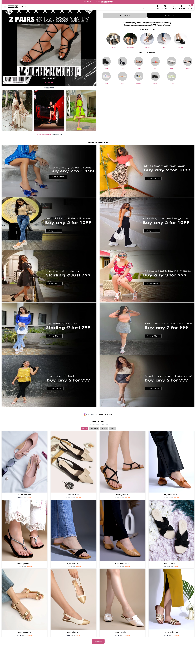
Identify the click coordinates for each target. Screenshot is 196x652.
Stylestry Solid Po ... (171, 495)
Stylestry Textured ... (122, 563)
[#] (17, 110)
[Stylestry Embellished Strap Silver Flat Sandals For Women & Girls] (24, 530)
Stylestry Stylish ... (73, 495)
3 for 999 (84, 428)
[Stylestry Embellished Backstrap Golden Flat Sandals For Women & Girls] (24, 599)
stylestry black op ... (171, 563)
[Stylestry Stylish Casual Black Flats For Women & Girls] (73, 530)
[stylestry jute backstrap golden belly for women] (73, 599)
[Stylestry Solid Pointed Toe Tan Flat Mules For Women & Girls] (171, 462)
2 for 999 (112, 428)
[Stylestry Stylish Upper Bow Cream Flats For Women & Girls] (73, 462)
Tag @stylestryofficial (43, 134)
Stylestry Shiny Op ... (171, 632)
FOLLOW (90, 414)
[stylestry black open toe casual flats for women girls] (171, 530)
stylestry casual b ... (122, 495)
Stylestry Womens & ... (25, 495)
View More (98, 641)
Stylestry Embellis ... (24, 563)
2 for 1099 (104, 428)
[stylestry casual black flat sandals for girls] (122, 462)
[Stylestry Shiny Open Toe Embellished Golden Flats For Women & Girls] (171, 599)
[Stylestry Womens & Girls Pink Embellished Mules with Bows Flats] (24, 462)
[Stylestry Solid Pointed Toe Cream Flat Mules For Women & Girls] (122, 599)
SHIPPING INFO (169, 15)
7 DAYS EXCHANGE (124, 15)
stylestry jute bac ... (73, 632)
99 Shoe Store (94, 428)
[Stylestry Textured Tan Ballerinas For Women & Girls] (122, 530)
